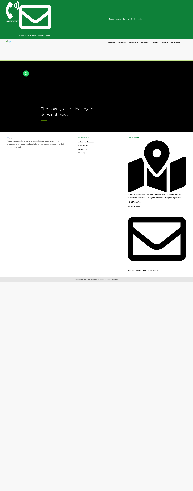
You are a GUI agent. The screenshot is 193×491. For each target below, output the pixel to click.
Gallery (156, 42)
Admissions (133, 42)
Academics (122, 42)
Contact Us (175, 42)
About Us (111, 42)
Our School (145, 42)
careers (165, 42)
